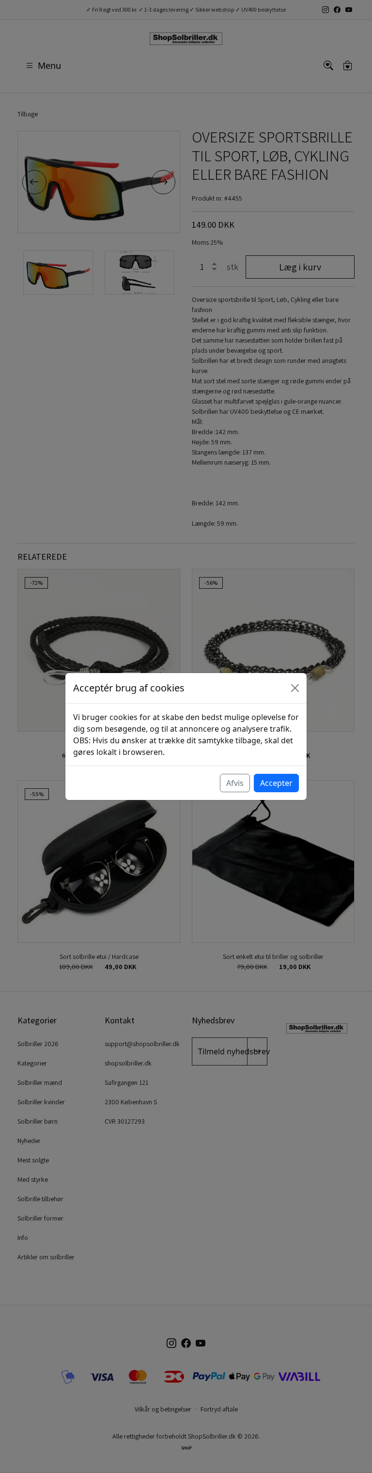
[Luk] (295, 688)
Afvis (235, 783)
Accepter (276, 783)
